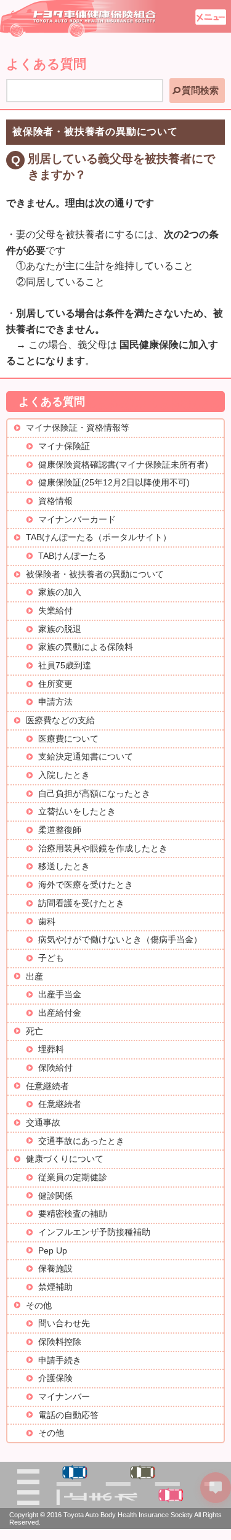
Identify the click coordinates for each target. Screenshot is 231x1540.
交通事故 (43, 1122)
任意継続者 (47, 1086)
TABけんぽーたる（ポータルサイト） (98, 537)
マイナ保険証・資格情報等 (77, 427)
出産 (34, 976)
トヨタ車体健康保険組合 (78, 18)
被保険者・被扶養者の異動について (95, 574)
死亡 (34, 1031)
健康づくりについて (64, 1159)
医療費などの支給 (60, 720)
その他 (39, 1305)
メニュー (210, 17)
